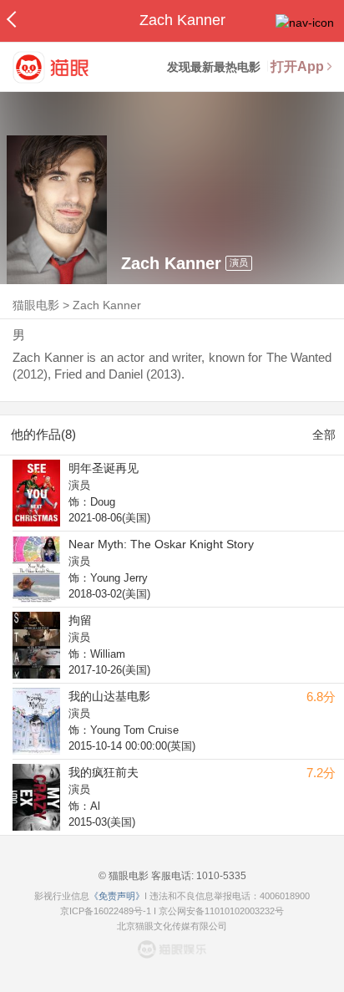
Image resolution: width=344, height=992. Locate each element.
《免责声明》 (116, 896)
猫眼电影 (36, 305)
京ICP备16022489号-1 (105, 911)
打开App (297, 66)
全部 (324, 434)
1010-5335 (220, 876)
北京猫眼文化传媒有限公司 (172, 926)
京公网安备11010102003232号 (221, 911)
